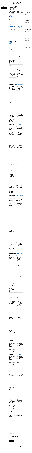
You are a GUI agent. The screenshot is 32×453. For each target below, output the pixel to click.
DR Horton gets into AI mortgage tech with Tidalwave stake (27, 47)
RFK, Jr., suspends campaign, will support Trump (11, 164)
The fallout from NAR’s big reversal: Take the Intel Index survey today (12, 199)
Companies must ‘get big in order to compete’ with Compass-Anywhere (12, 157)
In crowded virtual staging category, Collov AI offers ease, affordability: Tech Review (12, 310)
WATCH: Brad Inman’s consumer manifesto (15, 26)
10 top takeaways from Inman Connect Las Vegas (12, 169)
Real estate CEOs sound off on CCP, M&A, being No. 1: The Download (12, 324)
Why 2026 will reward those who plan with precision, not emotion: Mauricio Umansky (19, 303)
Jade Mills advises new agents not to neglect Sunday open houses (12, 264)
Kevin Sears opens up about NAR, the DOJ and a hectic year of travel (20, 27)
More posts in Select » (20, 334)
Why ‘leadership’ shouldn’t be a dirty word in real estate (12, 152)
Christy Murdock (19, 34)
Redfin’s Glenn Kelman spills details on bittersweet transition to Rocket (12, 330)
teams (21, 37)
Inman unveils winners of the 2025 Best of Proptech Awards (12, 109)
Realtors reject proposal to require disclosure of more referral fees (19, 238)
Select (17, 37)
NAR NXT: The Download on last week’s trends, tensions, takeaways (12, 88)
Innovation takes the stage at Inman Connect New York (19, 152)
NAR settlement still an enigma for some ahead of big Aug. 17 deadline (19, 170)
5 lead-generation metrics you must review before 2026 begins (12, 139)
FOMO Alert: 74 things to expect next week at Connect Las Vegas (12, 121)
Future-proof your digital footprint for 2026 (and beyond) (19, 55)
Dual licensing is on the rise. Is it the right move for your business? (12, 56)
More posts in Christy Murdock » (19, 84)
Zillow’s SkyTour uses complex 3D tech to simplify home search (27, 21)
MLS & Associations (17, 36)
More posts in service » (20, 354)
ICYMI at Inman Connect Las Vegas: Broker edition (19, 181)
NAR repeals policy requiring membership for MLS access (12, 244)
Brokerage (15, 34)
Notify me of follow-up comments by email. (13, 436)
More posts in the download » (20, 391)
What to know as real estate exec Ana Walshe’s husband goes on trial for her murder (19, 88)
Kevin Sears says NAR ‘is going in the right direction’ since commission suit (11, 27)
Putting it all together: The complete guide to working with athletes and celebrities (19, 258)
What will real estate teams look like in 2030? (12, 181)
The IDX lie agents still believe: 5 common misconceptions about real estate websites (27, 38)
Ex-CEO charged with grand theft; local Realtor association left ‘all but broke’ (19, 278)
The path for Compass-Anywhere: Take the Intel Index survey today (12, 212)
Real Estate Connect (13, 37)
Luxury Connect (13, 36)
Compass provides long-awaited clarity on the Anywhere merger (12, 101)
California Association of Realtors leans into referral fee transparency (12, 278)
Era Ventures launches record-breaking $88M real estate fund (19, 115)
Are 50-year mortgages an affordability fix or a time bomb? (12, 94)
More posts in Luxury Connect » (20, 253)
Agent (13, 34)
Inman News (13, 13)
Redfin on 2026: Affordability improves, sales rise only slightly (19, 49)
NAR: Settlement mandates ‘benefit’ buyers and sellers (12, 224)
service (19, 37)
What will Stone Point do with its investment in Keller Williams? (11, 115)
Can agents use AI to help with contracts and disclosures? (19, 133)
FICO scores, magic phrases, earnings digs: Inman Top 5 (19, 400)
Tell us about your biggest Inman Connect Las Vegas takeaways (19, 164)
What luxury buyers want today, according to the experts (12, 257)
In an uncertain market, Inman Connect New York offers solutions (19, 319)
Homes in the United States (16, 2)
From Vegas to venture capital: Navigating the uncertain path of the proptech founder (11, 206)
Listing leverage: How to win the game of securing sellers (11, 80)
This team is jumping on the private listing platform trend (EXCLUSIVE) (11, 50)
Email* (9, 429)
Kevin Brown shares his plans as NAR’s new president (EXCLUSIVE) (12, 238)
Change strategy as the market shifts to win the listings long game (12, 62)
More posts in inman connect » (20, 195)
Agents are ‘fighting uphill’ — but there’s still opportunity (19, 109)
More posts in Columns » (20, 124)
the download (10, 38)
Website (10, 432)
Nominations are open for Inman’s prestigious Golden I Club (19, 264)
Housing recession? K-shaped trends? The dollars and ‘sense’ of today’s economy (19, 95)
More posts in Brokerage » (20, 65)
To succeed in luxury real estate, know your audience (12, 269)
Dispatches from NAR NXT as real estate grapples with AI (12, 147)
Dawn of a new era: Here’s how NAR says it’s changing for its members (19, 244)
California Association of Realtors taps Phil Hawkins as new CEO (19, 225)
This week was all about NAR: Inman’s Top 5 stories (19, 395)
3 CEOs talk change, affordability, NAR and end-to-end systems (19, 324)
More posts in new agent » (20, 293)
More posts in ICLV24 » (20, 178)
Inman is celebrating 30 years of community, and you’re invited (19, 147)
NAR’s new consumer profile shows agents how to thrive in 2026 (12, 284)
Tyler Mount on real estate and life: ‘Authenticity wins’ (12, 175)
